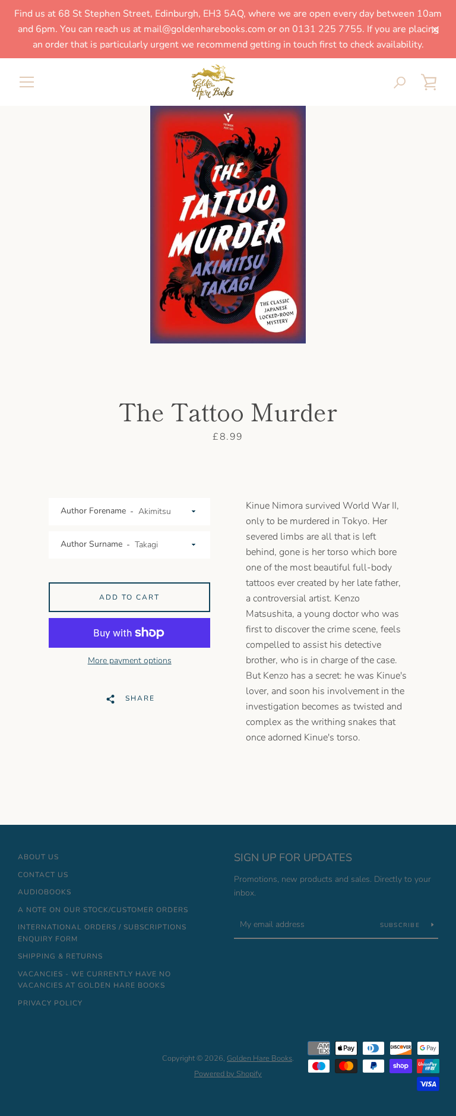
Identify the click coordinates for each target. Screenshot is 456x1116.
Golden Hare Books (259, 1058)
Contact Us (43, 874)
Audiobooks (44, 892)
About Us (38, 857)
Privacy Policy (50, 1003)
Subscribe (401, 925)
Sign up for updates (293, 857)
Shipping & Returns (60, 956)
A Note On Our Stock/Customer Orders (103, 910)
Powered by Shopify (228, 1073)
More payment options (130, 660)
